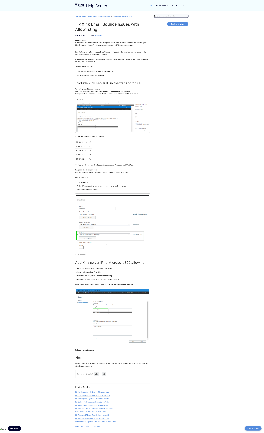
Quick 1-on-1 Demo (82, 427)
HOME (150, 5)
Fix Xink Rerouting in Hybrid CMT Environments (92, 392)
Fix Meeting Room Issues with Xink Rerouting (91, 405)
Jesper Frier (98, 35)
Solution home (80, 16)
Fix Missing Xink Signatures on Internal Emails (92, 399)
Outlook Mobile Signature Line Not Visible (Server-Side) (95, 422)
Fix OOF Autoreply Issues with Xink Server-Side (92, 395)
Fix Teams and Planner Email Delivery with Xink (92, 415)
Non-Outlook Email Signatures (99, 16)
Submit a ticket (162, 5)
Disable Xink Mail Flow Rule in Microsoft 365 (91, 412)
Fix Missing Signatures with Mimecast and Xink (92, 418)
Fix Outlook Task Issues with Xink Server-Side (92, 402)
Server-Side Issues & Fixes (123, 16)
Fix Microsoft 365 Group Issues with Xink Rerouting (94, 409)
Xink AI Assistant (253, 428)
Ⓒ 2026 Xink (95, 427)
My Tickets (175, 5)
